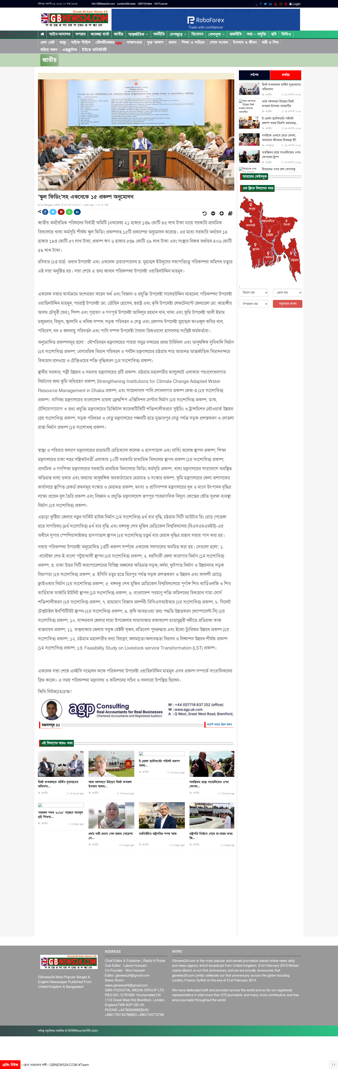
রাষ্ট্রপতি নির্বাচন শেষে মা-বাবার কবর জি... (210, 836)
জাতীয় (118, 34)
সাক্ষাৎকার (134, 42)
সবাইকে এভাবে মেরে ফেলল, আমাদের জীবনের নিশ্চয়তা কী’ (279, 137)
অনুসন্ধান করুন (287, 304)
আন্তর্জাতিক (137, 34)
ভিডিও (286, 34)
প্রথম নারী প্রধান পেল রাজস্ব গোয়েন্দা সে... (111, 836)
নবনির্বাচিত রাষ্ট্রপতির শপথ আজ (158, 834)
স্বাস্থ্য (63, 42)
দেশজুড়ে (177, 34)
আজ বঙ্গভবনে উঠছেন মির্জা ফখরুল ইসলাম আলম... (110, 784)
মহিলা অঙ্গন (48, 49)
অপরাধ (80, 34)
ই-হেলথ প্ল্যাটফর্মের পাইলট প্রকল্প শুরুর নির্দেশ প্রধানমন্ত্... (280, 120)
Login (296, 4)
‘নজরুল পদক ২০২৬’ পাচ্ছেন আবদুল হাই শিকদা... (60, 814)
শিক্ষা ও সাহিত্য (193, 42)
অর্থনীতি (159, 34)
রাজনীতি (236, 34)
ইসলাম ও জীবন (245, 42)
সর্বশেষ (254, 75)
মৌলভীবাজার (108, 42)
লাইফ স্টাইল (80, 42)
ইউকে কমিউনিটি (94, 49)
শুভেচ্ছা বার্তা (100, 34)
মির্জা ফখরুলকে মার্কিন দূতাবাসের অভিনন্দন (281, 87)
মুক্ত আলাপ (155, 42)
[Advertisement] (136, 894)
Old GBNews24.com (103, 4)
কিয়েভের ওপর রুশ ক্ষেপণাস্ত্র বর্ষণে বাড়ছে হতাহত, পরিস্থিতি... (280, 171)
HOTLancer (161, 4)
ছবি (273, 34)
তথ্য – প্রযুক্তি (256, 34)
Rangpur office (52, 205)
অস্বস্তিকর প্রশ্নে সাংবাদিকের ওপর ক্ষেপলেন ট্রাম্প (281, 154)
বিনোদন (197, 34)
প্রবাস (173, 42)
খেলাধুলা (215, 34)
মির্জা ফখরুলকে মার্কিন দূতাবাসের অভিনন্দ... (58, 784)
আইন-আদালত (59, 34)
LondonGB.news (126, 4)
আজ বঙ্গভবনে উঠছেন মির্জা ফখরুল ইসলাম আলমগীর (278, 103)
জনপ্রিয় (286, 75)
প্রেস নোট (47, 42)
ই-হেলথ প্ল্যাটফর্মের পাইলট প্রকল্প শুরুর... (159, 763)
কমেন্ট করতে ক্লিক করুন (219, 724)
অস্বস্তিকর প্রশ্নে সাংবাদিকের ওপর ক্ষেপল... (209, 784)
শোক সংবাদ (219, 42)
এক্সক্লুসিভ (69, 49)
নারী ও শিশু (270, 42)
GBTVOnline (145, 4)
